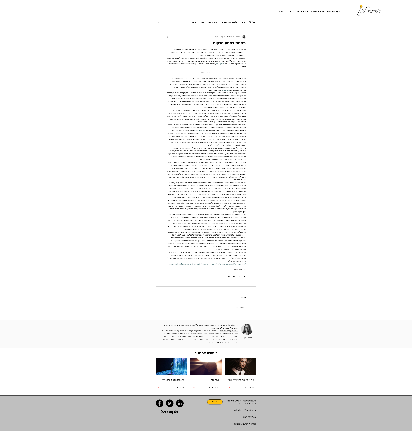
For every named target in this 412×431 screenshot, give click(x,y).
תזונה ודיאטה (213, 22)
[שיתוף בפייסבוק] (245, 276)
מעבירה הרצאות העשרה (211, 339)
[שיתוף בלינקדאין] (234, 276)
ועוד (202, 22)
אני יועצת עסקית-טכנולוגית (229, 331)
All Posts (252, 22)
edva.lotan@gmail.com (245, 410)
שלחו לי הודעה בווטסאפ (245, 424)
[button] (158, 22)
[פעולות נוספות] (167, 37)
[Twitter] (169, 403)
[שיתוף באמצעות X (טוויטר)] (239, 276)
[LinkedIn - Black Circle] (180, 403)
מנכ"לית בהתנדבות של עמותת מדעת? (221, 342)
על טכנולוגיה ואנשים (229, 22)
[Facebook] (159, 403)
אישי (243, 22)
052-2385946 (249, 417)
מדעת (194, 22)
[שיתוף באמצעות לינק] (229, 276)
